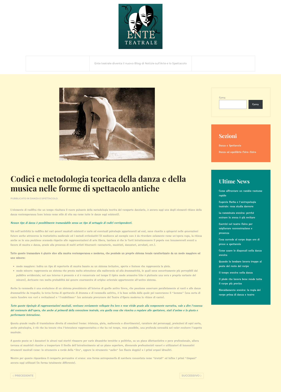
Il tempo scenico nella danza (236, 272)
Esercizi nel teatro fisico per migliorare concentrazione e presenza (236, 228)
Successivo (191, 375)
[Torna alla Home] (140, 26)
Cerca (222, 97)
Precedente (24, 375)
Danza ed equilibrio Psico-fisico (237, 152)
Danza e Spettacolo (44, 198)
